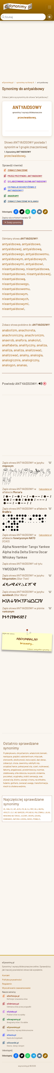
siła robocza (20, 773)
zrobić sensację (30, 776)
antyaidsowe (31, 244)
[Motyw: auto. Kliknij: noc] (49, 17)
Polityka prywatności (12, 979)
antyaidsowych (35, 259)
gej (36, 809)
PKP (31, 809)
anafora (20, 340)
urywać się (8, 779)
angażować (16, 769)
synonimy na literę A (25, 82)
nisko (29, 819)
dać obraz (41, 759)
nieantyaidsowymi (15, 304)
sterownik (8, 759)
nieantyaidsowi (13, 309)
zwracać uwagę (26, 783)
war (40, 776)
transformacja (41, 783)
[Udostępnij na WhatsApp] (27, 211)
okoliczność (19, 759)
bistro (17, 779)
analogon (8, 365)
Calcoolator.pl (45, 489)
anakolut (34, 340)
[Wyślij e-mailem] (39, 211)
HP (15, 809)
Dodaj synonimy (14, 222)
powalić (36, 819)
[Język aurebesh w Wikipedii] (50, 594)
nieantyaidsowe (13, 274)
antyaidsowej (11, 249)
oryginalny (17, 776)
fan (7, 809)
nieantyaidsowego (15, 284)
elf (12, 812)
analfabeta (9, 345)
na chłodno (40, 779)
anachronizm (34, 335)
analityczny (27, 345)
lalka (47, 812)
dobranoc (7, 819)
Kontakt (6, 975)
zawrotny (23, 763)
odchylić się (34, 763)
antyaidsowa (11, 244)
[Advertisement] (27, 51)
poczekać (7, 776)
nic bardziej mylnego (24, 812)
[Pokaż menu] (49, 7)
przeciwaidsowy (27, 117)
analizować (33, 350)
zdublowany (8, 773)
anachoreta (26, 330)
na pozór (31, 773)
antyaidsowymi (13, 264)
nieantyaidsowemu (16, 289)
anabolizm (9, 330)
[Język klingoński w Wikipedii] (50, 577)
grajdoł (16, 756)
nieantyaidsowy (13, 269)
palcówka (39, 812)
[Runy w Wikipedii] (50, 610)
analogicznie (11, 360)
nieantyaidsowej (39, 274)
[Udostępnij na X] (21, 211)
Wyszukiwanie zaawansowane (16, 988)
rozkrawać (44, 766)
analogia (36, 355)
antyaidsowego (13, 254)
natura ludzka (19, 819)
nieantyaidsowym (14, 294)
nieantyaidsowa (37, 269)
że (4, 809)
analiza (42, 345)
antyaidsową (32, 249)
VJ (28, 809)
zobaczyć (7, 763)
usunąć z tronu (27, 779)
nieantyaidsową (13, 279)
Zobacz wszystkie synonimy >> (39, 649)
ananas (22, 365)
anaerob (8, 340)
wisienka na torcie (11, 816)
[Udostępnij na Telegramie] (33, 211)
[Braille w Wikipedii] (50, 510)
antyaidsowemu (37, 254)
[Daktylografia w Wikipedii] (50, 464)
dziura (37, 816)
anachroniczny (12, 335)
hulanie (6, 783)
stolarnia (40, 773)
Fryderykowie (9, 753)
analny (24, 355)
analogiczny (30, 360)
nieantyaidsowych (15, 299)
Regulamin (7, 983)
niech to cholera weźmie (14, 786)
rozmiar (40, 769)
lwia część (31, 759)
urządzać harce (10, 766)
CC (11, 809)
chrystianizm (23, 753)
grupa (31, 816)
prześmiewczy (29, 769)
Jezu (19, 809)
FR (23, 809)
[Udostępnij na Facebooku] (15, 211)
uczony (24, 816)
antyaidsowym (12, 259)
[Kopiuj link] (45, 211)
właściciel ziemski (38, 753)
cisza (15, 763)
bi (25, 809)
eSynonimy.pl (7, 82)
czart (35, 766)
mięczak (38, 756)
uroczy (6, 812)
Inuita (40, 809)
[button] (42, 383)
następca (7, 756)
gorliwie (14, 783)
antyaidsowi (34, 264)
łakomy (6, 769)
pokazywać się (25, 766)
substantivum (26, 756)
